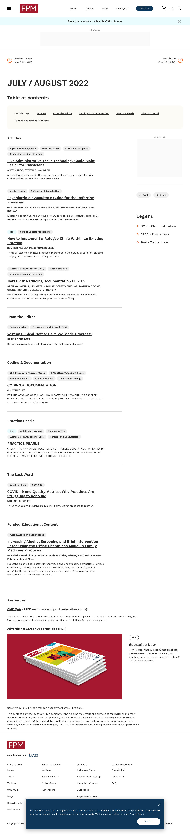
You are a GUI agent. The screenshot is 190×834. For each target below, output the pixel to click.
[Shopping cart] (164, 8)
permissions (82, 724)
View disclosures (96, 620)
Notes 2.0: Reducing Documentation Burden (46, 281)
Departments (14, 803)
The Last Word (150, 113)
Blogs (105, 8)
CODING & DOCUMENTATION (32, 385)
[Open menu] (9, 8)
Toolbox (11, 783)
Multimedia (13, 809)
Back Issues (84, 789)
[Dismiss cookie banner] (159, 804)
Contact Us (118, 776)
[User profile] (171, 8)
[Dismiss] (179, 21)
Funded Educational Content (31, 120)
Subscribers (49, 783)
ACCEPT (148, 821)
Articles (41, 113)
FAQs (115, 783)
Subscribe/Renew (87, 769)
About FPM (118, 769)
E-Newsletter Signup (89, 776)
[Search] (179, 8)
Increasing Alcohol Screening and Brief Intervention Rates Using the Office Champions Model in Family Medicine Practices (52, 545)
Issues (74, 8)
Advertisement (95, 30)
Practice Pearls (125, 113)
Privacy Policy (136, 814)
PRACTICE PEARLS (23, 443)
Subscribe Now (142, 645)
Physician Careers (87, 796)
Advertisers (48, 789)
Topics (89, 8)
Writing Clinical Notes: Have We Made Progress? (49, 334)
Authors (46, 769)
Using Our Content (87, 783)
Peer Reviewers (51, 776)
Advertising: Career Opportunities (32, 628)
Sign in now (115, 21)
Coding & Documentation (94, 113)
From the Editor (62, 113)
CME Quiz (122, 8)
